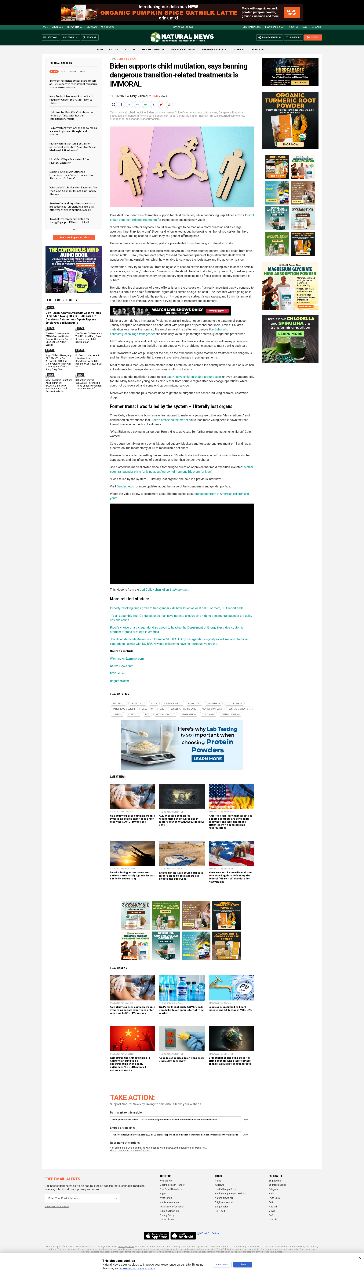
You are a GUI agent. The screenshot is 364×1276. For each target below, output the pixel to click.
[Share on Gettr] (162, 104)
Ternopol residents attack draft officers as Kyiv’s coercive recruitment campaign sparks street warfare (73, 84)
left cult (213, 115)
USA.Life (273, 1219)
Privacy (122, 1246)
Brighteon (57, 27)
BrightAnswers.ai (252, 27)
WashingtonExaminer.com (127, 658)
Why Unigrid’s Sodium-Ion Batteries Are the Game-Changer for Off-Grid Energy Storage (73, 191)
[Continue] (116, 1198)
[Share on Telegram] (138, 104)
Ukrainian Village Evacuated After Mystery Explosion (69, 161)
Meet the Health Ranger (172, 1185)
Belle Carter (229, 812)
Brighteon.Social (277, 1185)
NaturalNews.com (121, 666)
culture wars (210, 112)
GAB (271, 1215)
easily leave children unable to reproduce (194, 377)
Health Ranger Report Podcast (231, 1193)
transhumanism (150, 118)
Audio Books (107, 27)
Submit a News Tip (169, 1211)
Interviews (91, 27)
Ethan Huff (178, 812)
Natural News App (224, 1198)
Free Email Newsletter (171, 1189)
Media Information (169, 1202)
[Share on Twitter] (130, 104)
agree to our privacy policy (137, 1268)
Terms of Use (167, 1219)
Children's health (129, 59)
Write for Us (166, 1198)
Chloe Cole (181, 112)
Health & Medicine (153, 49)
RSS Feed (220, 1211)
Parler (272, 1193)
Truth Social (275, 1198)
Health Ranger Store (225, 1189)
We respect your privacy (57, 1206)
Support (163, 1193)
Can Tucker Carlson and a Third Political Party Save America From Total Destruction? (88, 337)
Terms (130, 1246)
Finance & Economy (183, 49)
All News (219, 1185)
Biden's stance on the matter (169, 420)
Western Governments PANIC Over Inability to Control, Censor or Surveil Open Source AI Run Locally (59, 339)
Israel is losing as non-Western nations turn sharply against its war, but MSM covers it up (132, 875)
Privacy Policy (167, 1215)
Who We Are (166, 1180)
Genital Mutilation (187, 115)
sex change (132, 118)
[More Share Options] (170, 104)
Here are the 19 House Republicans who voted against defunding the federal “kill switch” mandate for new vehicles (230, 877)
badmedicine (138, 112)
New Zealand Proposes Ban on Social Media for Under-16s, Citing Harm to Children (71, 100)
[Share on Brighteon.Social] (114, 104)
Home (45, 27)
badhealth (123, 112)
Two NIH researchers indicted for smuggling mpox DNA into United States (69, 222)
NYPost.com (118, 673)
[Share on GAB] (146, 104)
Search (318, 27)
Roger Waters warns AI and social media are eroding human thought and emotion (73, 131)
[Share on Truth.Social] (154, 104)
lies (221, 115)
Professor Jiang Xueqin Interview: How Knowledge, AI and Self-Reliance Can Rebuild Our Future (88, 361)
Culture (130, 49)
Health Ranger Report (60, 300)
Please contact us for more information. (131, 1150)
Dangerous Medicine (231, 112)
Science (239, 49)
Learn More (222, 1264)
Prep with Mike (74, 27)
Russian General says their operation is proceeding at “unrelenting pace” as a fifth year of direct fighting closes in (72, 206)
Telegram (273, 1189)
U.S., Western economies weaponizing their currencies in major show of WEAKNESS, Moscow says (181, 820)
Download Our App (275, 27)
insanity (203, 115)
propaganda (117, 118)
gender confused (165, 115)
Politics (113, 49)
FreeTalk (273, 1206)
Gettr (271, 1202)
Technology (258, 49)
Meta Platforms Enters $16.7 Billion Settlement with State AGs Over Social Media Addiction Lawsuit (72, 147)
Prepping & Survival (214, 49)
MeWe (272, 1211)
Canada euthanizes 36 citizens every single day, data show (181, 1059)
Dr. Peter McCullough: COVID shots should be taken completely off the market (181, 1009)
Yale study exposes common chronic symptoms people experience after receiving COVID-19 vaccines (132, 818)
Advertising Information (172, 1206)
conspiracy (195, 112)
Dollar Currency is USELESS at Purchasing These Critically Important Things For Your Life (88, 384)
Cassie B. (129, 812)
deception (116, 115)
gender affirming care (141, 115)
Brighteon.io (275, 1180)
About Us (293, 27)
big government (164, 112)
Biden (150, 112)
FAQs (304, 27)
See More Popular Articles (74, 237)
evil (125, 115)
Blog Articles (221, 1206)
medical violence (234, 115)
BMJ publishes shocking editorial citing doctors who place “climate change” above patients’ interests (230, 1060)
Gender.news (125, 486)
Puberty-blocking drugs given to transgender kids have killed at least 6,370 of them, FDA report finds (176, 608)
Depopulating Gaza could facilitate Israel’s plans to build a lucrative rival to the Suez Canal (181, 875)
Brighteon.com (119, 681)
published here (150, 1252)
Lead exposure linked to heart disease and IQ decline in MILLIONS (230, 1008)
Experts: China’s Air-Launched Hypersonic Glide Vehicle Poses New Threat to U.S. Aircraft (71, 175)
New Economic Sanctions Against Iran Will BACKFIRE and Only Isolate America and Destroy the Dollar (59, 386)
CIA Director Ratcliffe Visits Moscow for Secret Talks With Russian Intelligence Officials (71, 115)
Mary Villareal (139, 96)
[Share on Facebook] (122, 104)
